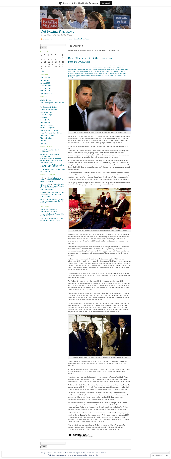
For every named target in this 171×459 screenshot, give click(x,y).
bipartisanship (72, 69)
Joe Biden (109, 66)
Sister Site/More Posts (81, 39)
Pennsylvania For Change (49, 130)
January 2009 (45, 83)
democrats (103, 66)
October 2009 (45, 78)
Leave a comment (89, 77)
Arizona (114, 67)
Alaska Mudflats (45, 100)
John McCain (116, 66)
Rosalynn (105, 73)
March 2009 (44, 80)
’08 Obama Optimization (48, 107)
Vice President (109, 75)
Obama (70, 67)
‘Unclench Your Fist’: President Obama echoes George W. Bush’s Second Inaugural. (51, 160)
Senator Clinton (122, 73)
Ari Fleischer (107, 67)
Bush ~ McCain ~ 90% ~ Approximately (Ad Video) (49, 210)
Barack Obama (85, 66)
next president (115, 71)
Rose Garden (113, 73)
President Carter (78, 73)
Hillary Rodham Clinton (121, 69)
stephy (42, 192)
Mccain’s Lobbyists (46, 125)
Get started (106, 3)
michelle (85, 71)
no (41, 199)
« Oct (42, 71)
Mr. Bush (91, 71)
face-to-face (84, 69)
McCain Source (45, 122)
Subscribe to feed (48, 39)
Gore (104, 69)
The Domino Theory (47, 135)
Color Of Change (46, 115)
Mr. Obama (98, 71)
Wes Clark (43, 143)
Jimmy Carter (71, 71)
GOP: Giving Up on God (55, 192)
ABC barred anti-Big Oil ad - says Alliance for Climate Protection (51, 219)
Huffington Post (45, 120)
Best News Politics (46, 112)
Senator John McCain (74, 75)
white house (83, 67)
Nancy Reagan (106, 71)
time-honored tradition (97, 75)
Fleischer (100, 69)
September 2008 (46, 93)
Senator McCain (86, 75)
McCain (123, 66)
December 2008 (45, 86)
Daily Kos (43, 117)
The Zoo (43, 141)
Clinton (97, 66)
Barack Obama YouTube (48, 110)
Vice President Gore (119, 75)
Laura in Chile (45, 184)
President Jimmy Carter (90, 73)
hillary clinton (110, 69)
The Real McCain (46, 138)
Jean (42, 195)
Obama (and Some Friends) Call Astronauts (49, 155)
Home (70, 39)
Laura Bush (79, 71)
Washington (71, 77)
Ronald (100, 73)
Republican (76, 67)
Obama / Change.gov (47, 128)
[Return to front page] (85, 28)
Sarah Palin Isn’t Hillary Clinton (51, 133)
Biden (92, 66)
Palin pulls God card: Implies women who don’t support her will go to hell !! (51, 180)
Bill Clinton (120, 67)
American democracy (98, 67)
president (70, 73)
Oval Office (123, 71)
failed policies (93, 69)
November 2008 (45, 88)
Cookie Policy (94, 455)
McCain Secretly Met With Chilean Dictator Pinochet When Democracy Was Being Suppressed (52, 187)
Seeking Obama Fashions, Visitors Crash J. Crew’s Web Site (52, 166)
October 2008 (45, 91)
